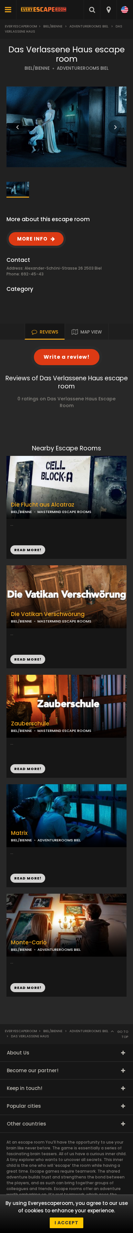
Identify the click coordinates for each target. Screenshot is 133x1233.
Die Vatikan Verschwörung (48, 614)
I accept (66, 1222)
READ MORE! (27, 659)
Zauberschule (30, 723)
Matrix (19, 833)
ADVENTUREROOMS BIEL (82, 68)
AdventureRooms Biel (88, 26)
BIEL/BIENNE (37, 68)
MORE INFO (32, 238)
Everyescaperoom (21, 26)
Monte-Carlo (29, 942)
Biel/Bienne (52, 26)
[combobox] (108, 9)
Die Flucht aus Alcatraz (42, 504)
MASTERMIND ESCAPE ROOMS (64, 621)
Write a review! (67, 357)
